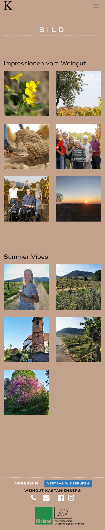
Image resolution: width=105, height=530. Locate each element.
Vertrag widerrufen (68, 483)
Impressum (25, 483)
